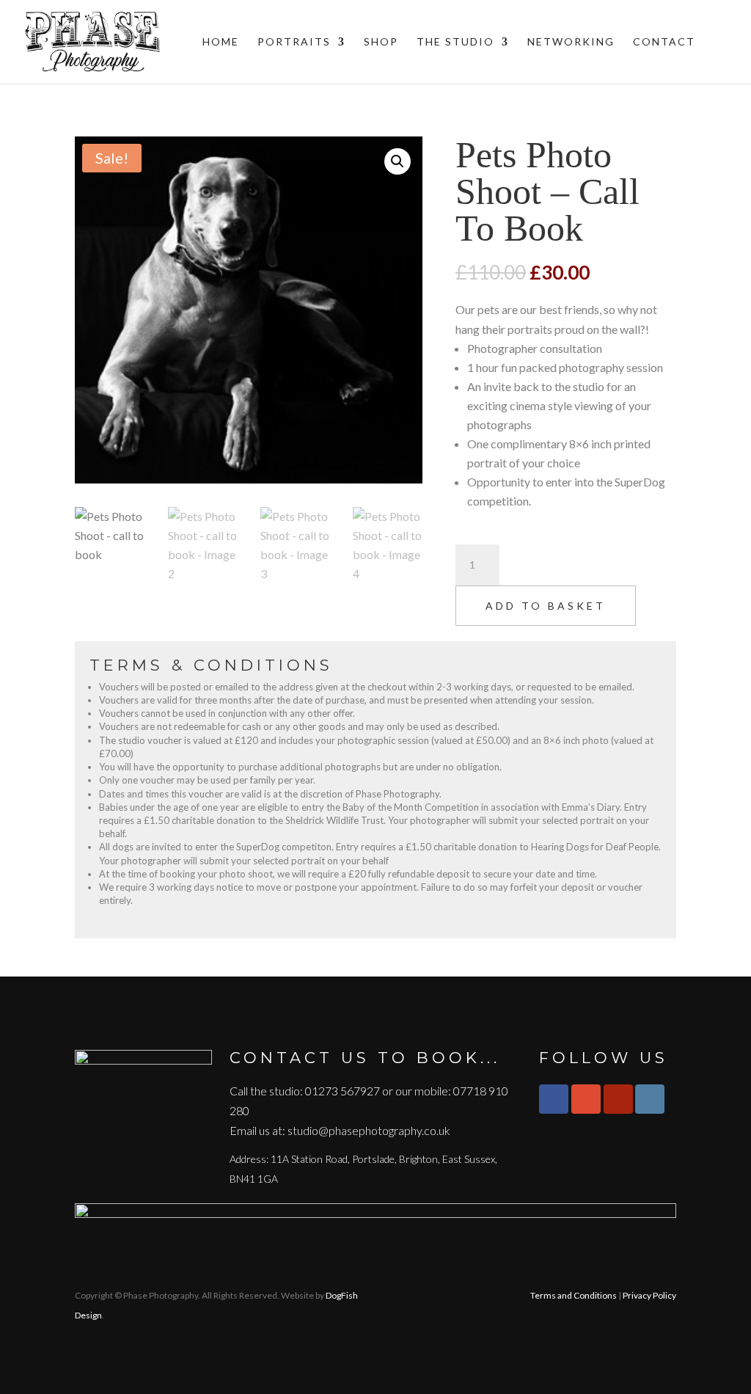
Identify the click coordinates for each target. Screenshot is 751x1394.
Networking (571, 42)
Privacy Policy (649, 1295)
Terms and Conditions (573, 1295)
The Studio (455, 42)
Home (220, 42)
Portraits (294, 42)
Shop (381, 42)
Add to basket (546, 605)
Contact (664, 42)
